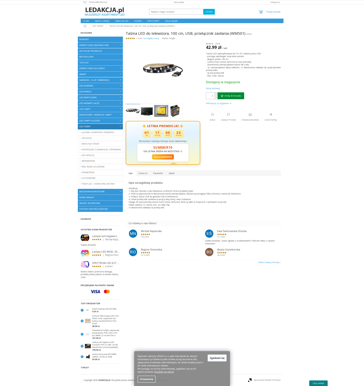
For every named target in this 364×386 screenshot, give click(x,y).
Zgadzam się (217, 358)
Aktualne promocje (90, 51)
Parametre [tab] (158, 173)
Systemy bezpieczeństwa (93, 209)
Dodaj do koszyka (232, 95)
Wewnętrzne (88, 161)
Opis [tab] (131, 173)
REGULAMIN (179, 2)
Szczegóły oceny (151, 38)
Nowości (84, 39)
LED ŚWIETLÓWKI (88, 97)
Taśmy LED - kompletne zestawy (98, 183)
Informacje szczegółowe (217, 103)
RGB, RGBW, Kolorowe (93, 166)
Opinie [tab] (172, 173)
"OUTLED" (84, 62)
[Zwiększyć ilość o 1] (216, 94)
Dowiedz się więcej (164, 371)
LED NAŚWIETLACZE (89, 103)
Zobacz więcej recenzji (268, 262)
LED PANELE (85, 91)
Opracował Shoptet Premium (267, 380)
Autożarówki (89, 178)
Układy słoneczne (89, 203)
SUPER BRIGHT (86, 197)
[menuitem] (86, 21)
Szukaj (209, 11)
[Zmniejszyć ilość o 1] (216, 97)
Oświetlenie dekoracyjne (94, 45)
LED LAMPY (85, 109)
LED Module (88, 155)
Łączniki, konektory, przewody (98, 132)
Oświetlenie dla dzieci (92, 68)
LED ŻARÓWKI (86, 86)
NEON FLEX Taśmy (90, 143)
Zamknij (226, 111)
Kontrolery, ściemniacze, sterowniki (101, 149)
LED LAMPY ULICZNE (89, 121)
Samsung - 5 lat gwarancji (94, 80)
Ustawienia (146, 379)
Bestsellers (86, 57)
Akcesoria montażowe (92, 191)
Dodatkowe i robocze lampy (95, 115)
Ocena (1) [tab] (142, 173)
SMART (82, 74)
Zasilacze (87, 138)
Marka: (168, 38)
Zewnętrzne (88, 172)
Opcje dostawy (213, 88)
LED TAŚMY (85, 126)
